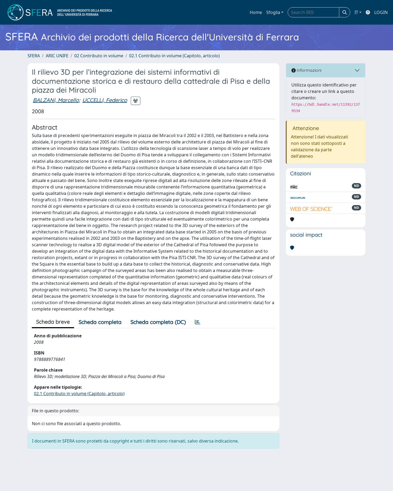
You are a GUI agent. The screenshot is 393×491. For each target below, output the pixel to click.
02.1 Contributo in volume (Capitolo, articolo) (174, 56)
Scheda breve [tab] (53, 321)
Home (256, 12)
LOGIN (381, 12)
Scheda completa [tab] (100, 322)
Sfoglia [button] (273, 12)
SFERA (34, 56)
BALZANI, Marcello (56, 100)
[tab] (197, 322)
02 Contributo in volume (98, 56)
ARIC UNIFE (57, 56)
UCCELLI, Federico (104, 100)
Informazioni (308, 70)
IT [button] (356, 12)
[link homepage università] (59, 12)
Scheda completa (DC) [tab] (158, 322)
